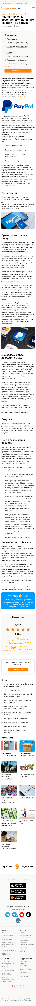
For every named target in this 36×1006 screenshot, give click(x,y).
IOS (11, 646)
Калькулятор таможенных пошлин (8, 978)
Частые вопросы (25, 935)
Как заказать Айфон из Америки (8, 754)
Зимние (23, 651)
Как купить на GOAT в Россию (15, 719)
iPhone (10, 647)
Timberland (27, 649)
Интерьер (7, 651)
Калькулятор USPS (7, 970)
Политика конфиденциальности (8, 949)
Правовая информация (5, 953)
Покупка (10, 52)
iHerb (8, 641)
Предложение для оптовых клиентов (25, 968)
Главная (4, 14)
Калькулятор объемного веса (6, 974)
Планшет (23, 639)
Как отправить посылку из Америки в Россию (8, 846)
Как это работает (25, 938)
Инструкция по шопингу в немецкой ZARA (7, 776)
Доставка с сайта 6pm (26, 822)
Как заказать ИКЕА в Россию (15, 726)
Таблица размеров (7, 964)
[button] (33, 8)
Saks (15, 651)
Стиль (27, 14)
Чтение (28, 642)
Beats (20, 649)
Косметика (16, 643)
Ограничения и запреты (24, 950)
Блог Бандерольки (16, 14)
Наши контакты (24, 961)
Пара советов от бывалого (17, 60)
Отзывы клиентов (7, 935)
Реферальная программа (23, 964)
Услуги (3, 932)
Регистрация (12, 39)
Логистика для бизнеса (24, 973)
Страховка (23, 947)
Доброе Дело (24, 976)
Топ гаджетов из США (12, 690)
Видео (13, 640)
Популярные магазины (23, 941)
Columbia (28, 645)
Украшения (22, 646)
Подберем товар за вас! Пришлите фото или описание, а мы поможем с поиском (16, 2)
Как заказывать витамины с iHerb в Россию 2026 (8, 823)
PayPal (11, 64)
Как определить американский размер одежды (7, 800)
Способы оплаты (7, 942)
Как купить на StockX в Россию (16, 722)
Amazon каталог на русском (26, 799)
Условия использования (6, 938)
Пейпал (23, 64)
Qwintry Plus (5, 961)
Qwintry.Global (6, 981)
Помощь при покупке (26, 944)
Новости (22, 932)
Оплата (17, 64)
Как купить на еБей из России (26, 775)
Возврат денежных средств (7, 945)
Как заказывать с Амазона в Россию (26, 754)
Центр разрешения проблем (17, 56)
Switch (14, 646)
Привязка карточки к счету (17, 43)
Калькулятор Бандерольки (5, 967)
